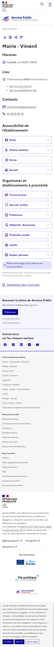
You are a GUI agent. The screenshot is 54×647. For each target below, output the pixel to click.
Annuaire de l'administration (14, 446)
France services (17, 195)
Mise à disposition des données (15, 462)
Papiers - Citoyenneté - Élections (15, 362)
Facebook (5, 345)
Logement (6, 380)
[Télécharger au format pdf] (4, 37)
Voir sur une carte (19, 86)
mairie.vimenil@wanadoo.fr (21, 107)
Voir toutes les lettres (11, 322)
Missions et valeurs (9, 467)
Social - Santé (8, 371)
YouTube (37, 345)
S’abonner (10, 312)
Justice (5, 394)
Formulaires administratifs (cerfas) (16, 423)
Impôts (13, 245)
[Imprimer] (10, 37)
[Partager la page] (15, 37)
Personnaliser (32, 641)
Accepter (8, 641)
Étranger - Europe (9, 398)
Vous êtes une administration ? (15, 476)
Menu (50, 6)
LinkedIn (21, 345)
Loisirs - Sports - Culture (12, 403)
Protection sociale (19, 235)
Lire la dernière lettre (11, 318)
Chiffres (5, 458)
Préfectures (15, 215)
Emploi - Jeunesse (18, 255)
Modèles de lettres (10, 433)
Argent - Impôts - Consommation (16, 389)
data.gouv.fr (8, 546)
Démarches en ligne (10, 419)
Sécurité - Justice (18, 205)
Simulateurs (7, 428)
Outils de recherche (10, 437)
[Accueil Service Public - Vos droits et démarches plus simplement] (21, 21)
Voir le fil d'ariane (9, 28)
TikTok (13, 345)
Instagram (29, 345)
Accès (12, 140)
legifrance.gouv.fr (11, 540)
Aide (4, 471)
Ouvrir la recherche (42, 4)
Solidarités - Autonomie (22, 225)
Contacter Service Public (12, 485)
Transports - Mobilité (11, 384)
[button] (21, 37)
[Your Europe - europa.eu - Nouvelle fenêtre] (27, 562)
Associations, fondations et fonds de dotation (21, 407)
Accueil (13, 170)
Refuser (19, 641)
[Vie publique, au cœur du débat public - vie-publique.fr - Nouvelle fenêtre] (27, 578)
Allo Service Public (10, 442)
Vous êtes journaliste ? (11, 481)
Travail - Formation (10, 375)
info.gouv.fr (31, 540)
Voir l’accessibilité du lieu (23, 90)
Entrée (13, 160)
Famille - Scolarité (9, 366)
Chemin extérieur (19, 150)
